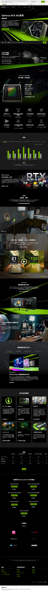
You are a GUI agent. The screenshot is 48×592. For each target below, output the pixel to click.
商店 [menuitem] (28, 4)
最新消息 (18, 569)
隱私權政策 (3, 589)
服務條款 (12, 589)
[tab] (5, 142)
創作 (19, 42)
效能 (5, 42)
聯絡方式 (28, 589)
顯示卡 (2, 569)
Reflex (16, 42)
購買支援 (33, 571)
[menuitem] (9, 4)
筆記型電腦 (3, 571)
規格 (22, 42)
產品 (9, 4)
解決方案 (12, 4)
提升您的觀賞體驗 (36, 419)
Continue (43, 1)
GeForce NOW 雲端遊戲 (5, 574)
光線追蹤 (8, 42)
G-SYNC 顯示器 (4, 572)
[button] (39, 4)
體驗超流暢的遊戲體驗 (6, 440)
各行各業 (16, 4)
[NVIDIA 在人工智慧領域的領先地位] (4, 4)
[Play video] (24, 261)
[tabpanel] (24, 155)
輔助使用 (16, 589)
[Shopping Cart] (41, 4)
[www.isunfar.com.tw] (13, 547)
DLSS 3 (12, 42)
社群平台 (18, 574)
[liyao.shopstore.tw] (34, 547)
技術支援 (33, 572)
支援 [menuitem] (35, 4)
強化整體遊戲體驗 (21, 419)
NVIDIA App (20, 6)
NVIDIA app (20, 408)
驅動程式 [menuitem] (31, 4)
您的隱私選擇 (8, 589)
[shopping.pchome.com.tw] (34, 533)
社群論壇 (18, 571)
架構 (2, 42)
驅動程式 (33, 569)
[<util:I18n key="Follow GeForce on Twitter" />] (43, 582)
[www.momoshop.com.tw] (13, 534)
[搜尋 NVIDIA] (37, 4)
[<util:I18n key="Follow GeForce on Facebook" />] (38, 582)
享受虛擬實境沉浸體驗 (22, 440)
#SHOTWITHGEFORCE (21, 572)
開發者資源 (19, 576)
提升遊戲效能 (5, 419)
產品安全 (24, 589)
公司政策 (20, 589)
